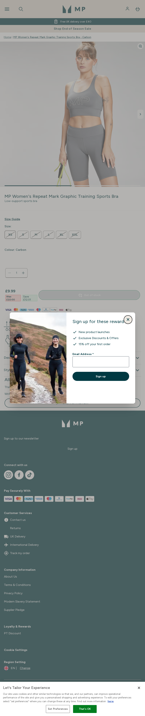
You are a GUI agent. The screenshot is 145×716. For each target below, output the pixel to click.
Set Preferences (58, 708)
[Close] (139, 688)
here (111, 701)
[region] (72, 699)
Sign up (101, 376)
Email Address (82, 354)
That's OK (85, 708)
